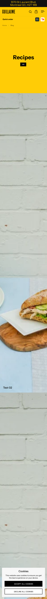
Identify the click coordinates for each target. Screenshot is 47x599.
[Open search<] (30, 11)
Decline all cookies (23, 592)
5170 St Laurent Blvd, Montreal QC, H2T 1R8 (23, 3)
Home (4, 25)
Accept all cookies (23, 584)
